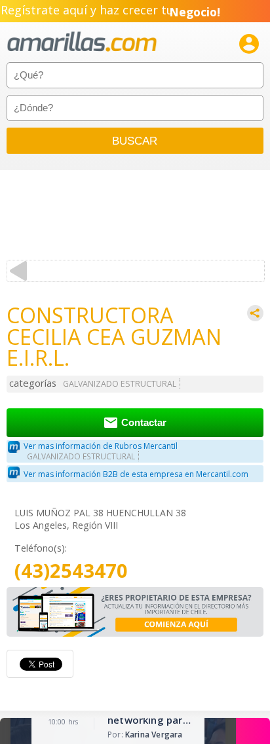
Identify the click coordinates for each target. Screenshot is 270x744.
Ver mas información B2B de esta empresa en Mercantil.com (136, 474)
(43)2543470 (71, 570)
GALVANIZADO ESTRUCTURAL (119, 383)
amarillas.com (82, 42)
